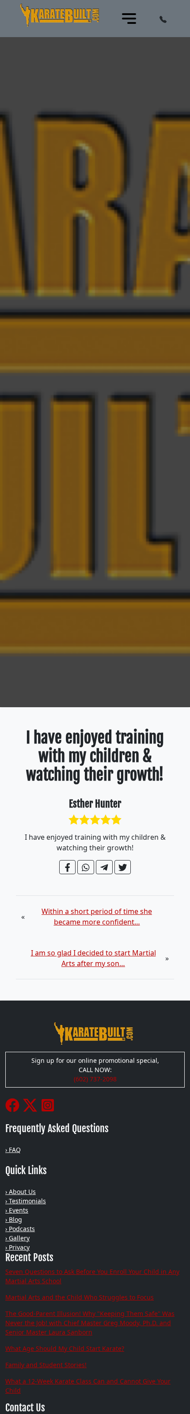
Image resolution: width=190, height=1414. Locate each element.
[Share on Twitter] (122, 867)
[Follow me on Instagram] (48, 1104)
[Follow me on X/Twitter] (30, 1104)
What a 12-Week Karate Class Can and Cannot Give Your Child (88, 1386)
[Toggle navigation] (129, 18)
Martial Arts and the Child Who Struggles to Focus (79, 1297)
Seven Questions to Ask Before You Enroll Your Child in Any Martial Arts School (92, 1276)
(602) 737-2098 (95, 1079)
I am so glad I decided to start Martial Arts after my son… (93, 958)
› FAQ (13, 1149)
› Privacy (17, 1247)
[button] (163, 18)
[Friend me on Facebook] (12, 1104)
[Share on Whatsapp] (85, 867)
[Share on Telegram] (104, 867)
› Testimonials (25, 1201)
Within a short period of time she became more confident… (97, 916)
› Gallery (17, 1238)
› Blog (13, 1219)
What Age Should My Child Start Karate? (64, 1348)
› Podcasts (20, 1228)
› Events (16, 1210)
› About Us (20, 1191)
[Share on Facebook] (67, 867)
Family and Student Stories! (46, 1365)
